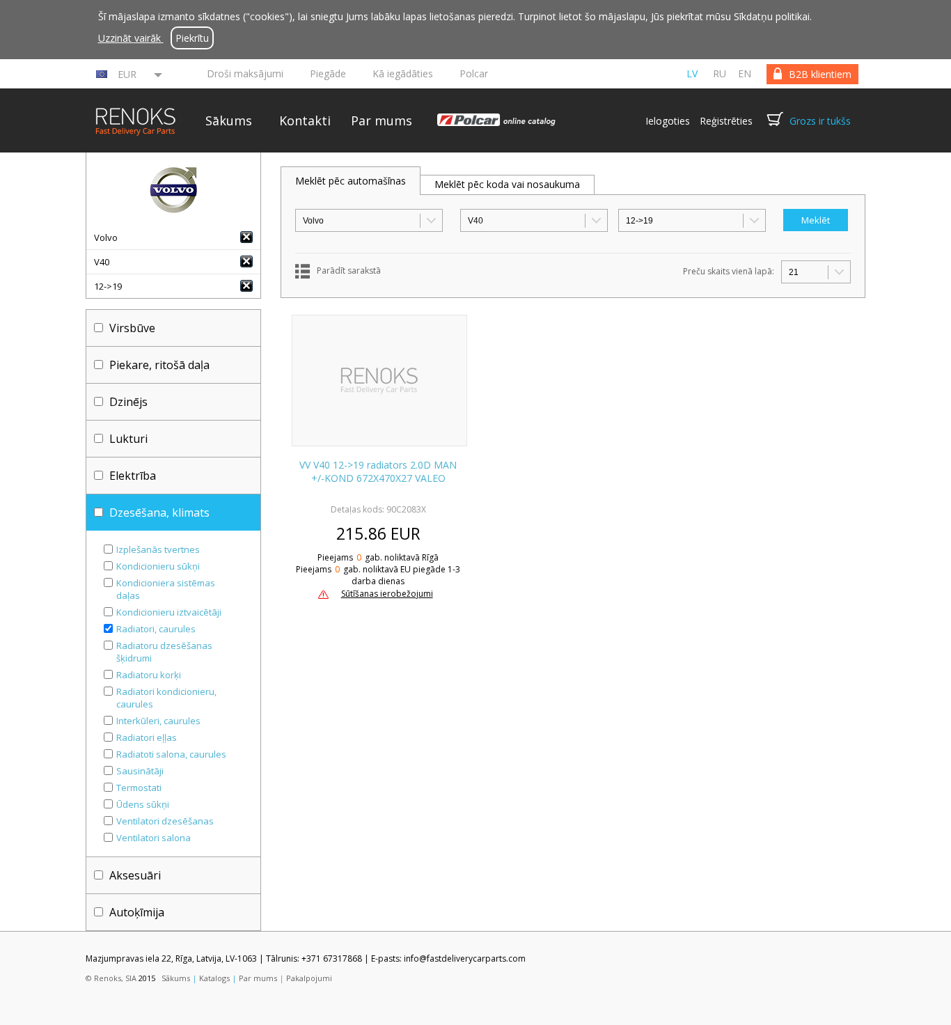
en (744, 73)
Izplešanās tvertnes (158, 549)
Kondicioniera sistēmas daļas (165, 589)
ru (719, 73)
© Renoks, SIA (111, 978)
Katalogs (214, 978)
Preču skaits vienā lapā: (728, 271)
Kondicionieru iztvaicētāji (168, 612)
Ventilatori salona (153, 837)
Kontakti (305, 120)
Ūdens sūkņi (142, 804)
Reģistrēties (726, 120)
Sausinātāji (140, 771)
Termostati (139, 787)
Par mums (381, 120)
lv (692, 73)
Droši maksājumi (245, 73)
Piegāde (328, 73)
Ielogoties (667, 120)
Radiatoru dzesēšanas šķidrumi (164, 651)
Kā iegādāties (402, 73)
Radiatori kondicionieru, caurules (166, 697)
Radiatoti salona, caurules (171, 754)
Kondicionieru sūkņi (158, 566)
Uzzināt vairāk (131, 38)
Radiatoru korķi (148, 674)
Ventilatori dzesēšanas (165, 821)
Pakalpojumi (309, 978)
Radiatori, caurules (156, 629)
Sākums (228, 120)
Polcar (473, 73)
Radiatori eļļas (146, 737)
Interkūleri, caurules (158, 720)
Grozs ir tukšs (820, 120)
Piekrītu (192, 38)
